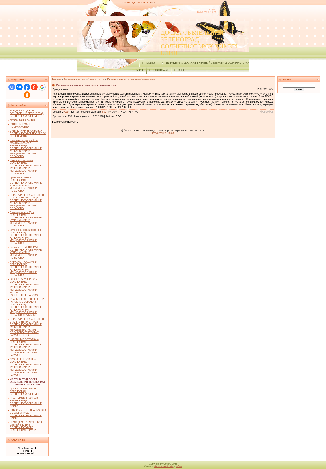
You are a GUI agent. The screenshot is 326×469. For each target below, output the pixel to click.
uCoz (179, 466)
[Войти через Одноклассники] (27, 94)
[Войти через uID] (11, 87)
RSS (152, 2)
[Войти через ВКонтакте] (19, 87)
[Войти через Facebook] (27, 87)
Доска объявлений (74, 79)
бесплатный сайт (164, 466)
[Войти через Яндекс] (34, 87)
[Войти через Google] (42, 87)
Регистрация (160, 69)
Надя (66, 111)
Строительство (95, 79)
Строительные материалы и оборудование (131, 79)
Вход (181, 69)
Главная (150, 62)
